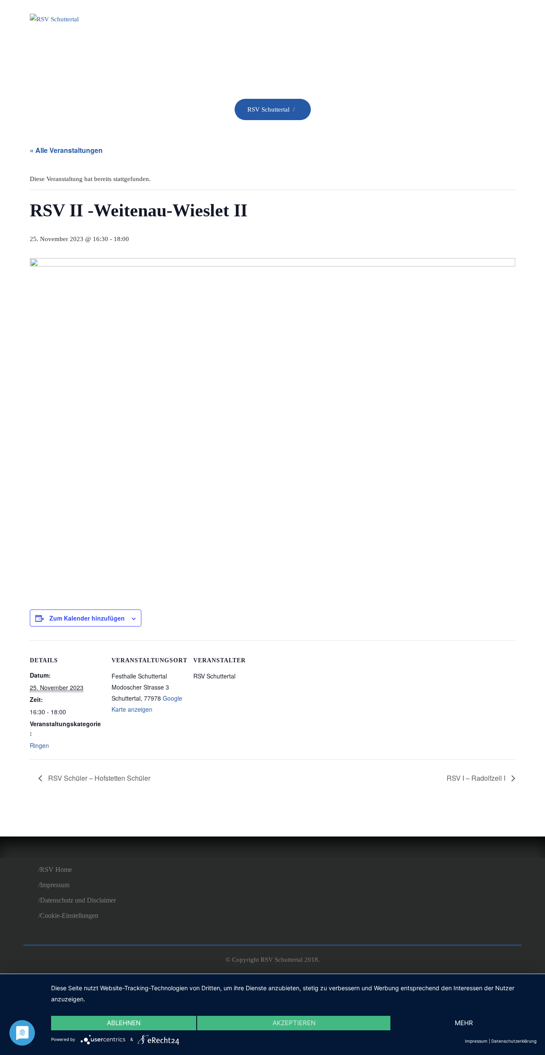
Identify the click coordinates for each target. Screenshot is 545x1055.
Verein (281, 20)
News (323, 20)
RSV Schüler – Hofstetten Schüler (98, 778)
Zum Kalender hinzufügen (87, 618)
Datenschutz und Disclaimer (78, 900)
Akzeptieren (294, 1023)
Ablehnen (124, 1023)
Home (238, 20)
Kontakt (488, 20)
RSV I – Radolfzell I (477, 778)
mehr (464, 1023)
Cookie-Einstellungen (69, 915)
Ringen (367, 20)
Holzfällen (426, 20)
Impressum (54, 884)
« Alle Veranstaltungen (66, 150)
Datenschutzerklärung (513, 1041)
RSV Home (56, 869)
